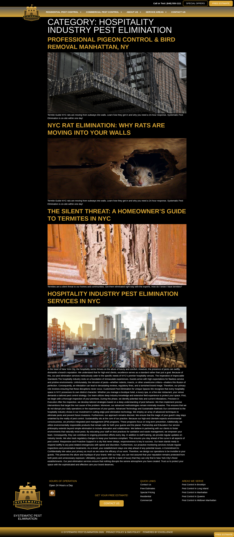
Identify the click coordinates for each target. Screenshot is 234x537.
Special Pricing (147, 492)
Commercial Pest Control (102, 12)
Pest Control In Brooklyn (194, 484)
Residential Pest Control (62, 12)
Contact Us (178, 12)
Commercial (146, 500)
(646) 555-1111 (173, 3)
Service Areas (155, 12)
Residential (145, 496)
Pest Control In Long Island (195, 488)
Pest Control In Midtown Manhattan (199, 500)
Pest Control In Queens (193, 496)
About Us (132, 12)
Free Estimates (147, 488)
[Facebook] (52, 493)
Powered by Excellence (158, 532)
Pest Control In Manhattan (194, 492)
